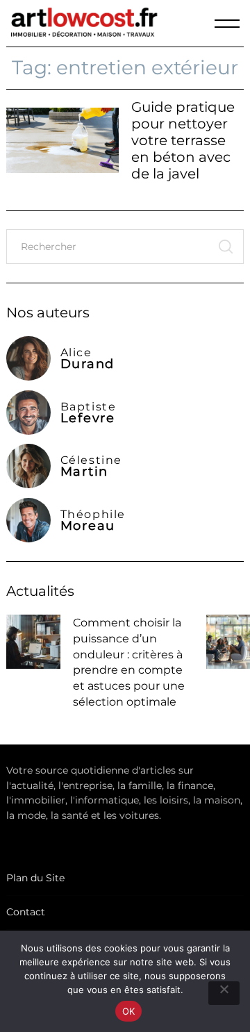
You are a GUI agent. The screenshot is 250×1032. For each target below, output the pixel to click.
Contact (25, 912)
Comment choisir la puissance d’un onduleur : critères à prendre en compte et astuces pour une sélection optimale (129, 661)
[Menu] (227, 23)
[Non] (224, 993)
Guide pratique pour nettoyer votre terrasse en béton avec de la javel (183, 140)
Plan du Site (35, 878)
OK (128, 1011)
